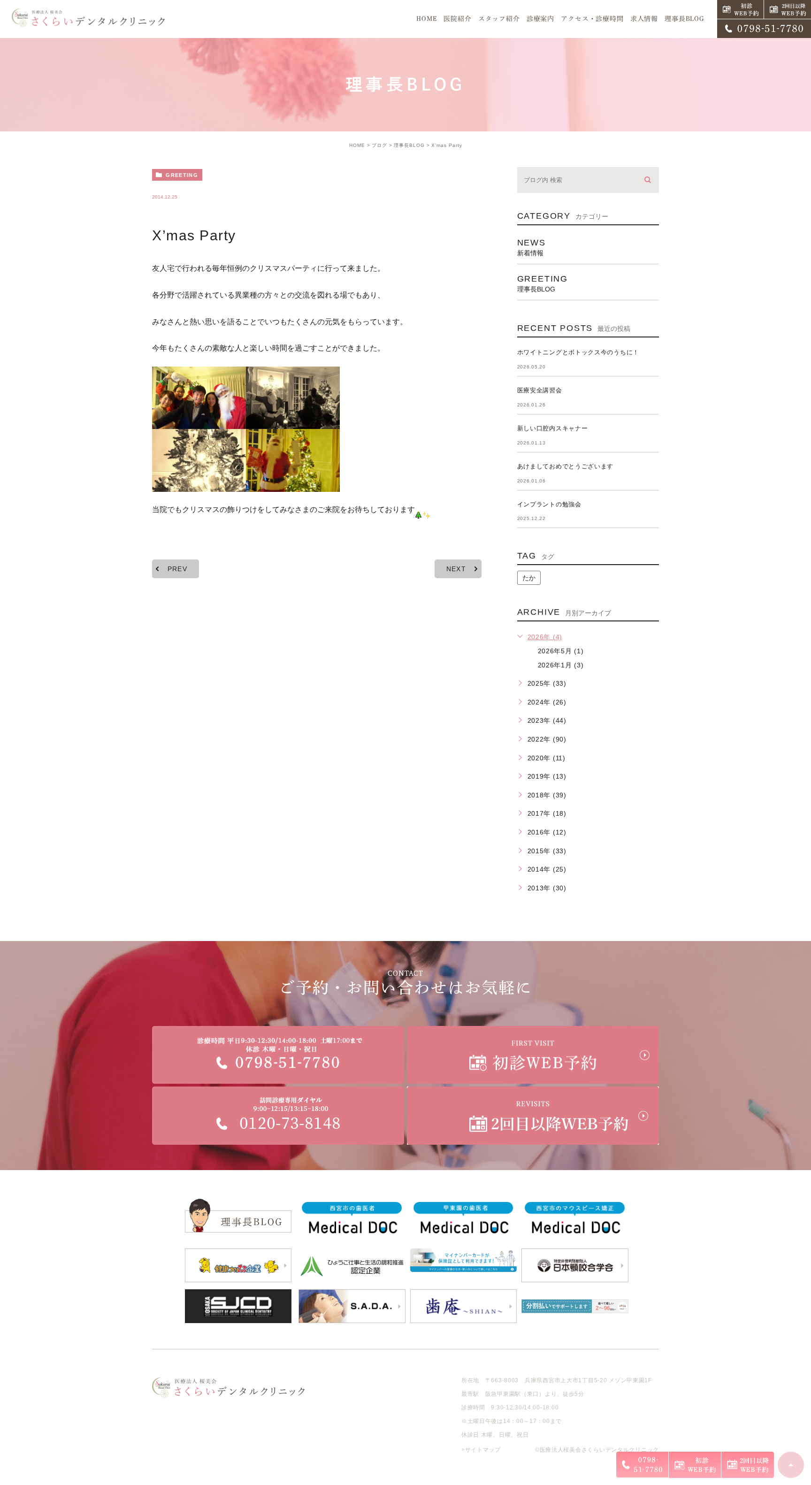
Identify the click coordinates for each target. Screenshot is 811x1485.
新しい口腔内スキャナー (552, 428)
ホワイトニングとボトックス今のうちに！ (578, 352)
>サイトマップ (481, 1450)
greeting (182, 175)
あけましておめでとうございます (565, 466)
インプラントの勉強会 (549, 504)
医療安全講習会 (539, 390)
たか (529, 578)
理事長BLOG (409, 145)
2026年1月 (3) (561, 665)
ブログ (379, 145)
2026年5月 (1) (561, 651)
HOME (357, 145)
